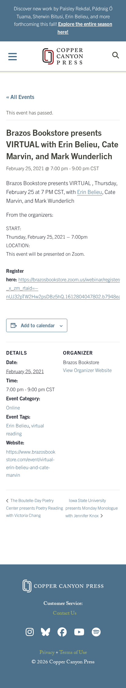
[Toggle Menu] (12, 56)
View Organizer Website (87, 370)
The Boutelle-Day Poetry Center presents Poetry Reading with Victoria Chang (34, 507)
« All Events (20, 96)
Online (13, 407)
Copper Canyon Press (63, 56)
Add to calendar (38, 325)
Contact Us (64, 613)
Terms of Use (73, 653)
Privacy (46, 653)
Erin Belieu (89, 191)
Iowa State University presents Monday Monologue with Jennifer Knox (91, 507)
